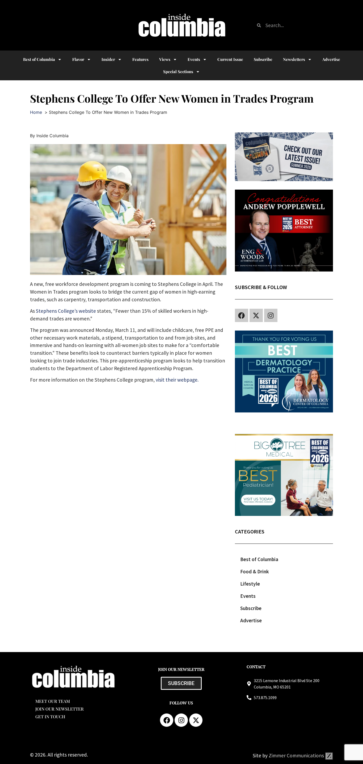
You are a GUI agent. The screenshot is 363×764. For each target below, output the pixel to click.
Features (140, 59)
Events (194, 59)
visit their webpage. (177, 380)
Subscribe (263, 59)
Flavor (78, 59)
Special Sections (178, 71)
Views (164, 59)
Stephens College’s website (66, 311)
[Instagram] (270, 315)
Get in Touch (50, 716)
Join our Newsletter (59, 709)
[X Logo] (256, 315)
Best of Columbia (259, 559)
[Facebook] (241, 315)
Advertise (331, 59)
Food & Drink (254, 571)
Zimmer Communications (297, 755)
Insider (108, 59)
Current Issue (230, 59)
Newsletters (294, 59)
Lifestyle (250, 584)
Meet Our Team (52, 701)
